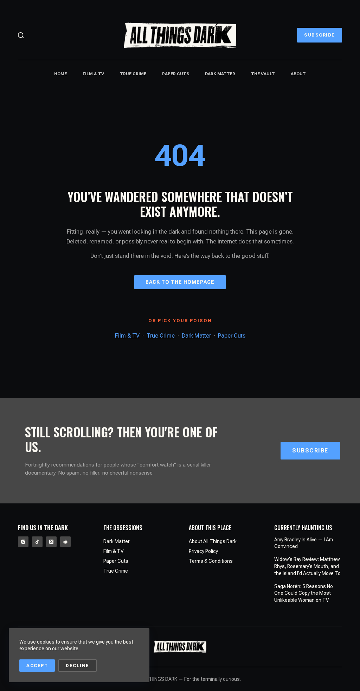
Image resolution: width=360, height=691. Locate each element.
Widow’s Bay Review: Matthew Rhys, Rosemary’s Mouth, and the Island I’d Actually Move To (307, 566)
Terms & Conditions (211, 561)
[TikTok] (37, 541)
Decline (77, 665)
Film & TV (93, 73)
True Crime (133, 73)
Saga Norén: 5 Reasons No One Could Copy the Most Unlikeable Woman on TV (303, 593)
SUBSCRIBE (319, 35)
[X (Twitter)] (51, 541)
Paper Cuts (175, 73)
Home (60, 73)
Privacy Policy (203, 551)
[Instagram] (23, 541)
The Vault (263, 73)
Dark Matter (220, 73)
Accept (37, 665)
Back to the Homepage (180, 282)
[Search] (21, 35)
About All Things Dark (213, 541)
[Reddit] (65, 541)
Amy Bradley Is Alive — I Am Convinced (303, 543)
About (298, 73)
